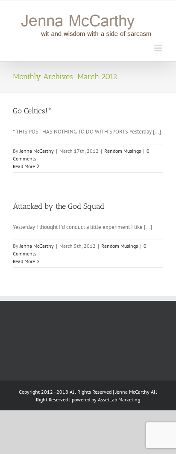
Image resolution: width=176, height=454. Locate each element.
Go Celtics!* (32, 111)
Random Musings (122, 151)
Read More (24, 166)
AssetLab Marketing (119, 399)
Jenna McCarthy (37, 151)
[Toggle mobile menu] (158, 48)
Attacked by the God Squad (58, 206)
